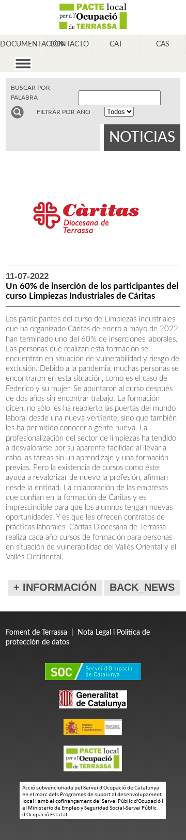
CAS (162, 44)
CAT (116, 44)
